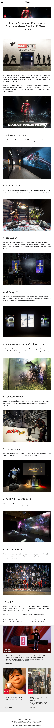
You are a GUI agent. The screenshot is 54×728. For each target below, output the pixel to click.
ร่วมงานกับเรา (20, 721)
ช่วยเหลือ (33, 721)
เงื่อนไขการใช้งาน (27, 721)
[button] (2, 2)
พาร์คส (35, 719)
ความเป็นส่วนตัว (39, 721)
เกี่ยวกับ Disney (13, 721)
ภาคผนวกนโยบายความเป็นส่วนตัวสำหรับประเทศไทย (22, 722)
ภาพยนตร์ (30, 719)
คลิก (43, 622)
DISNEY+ (19, 719)
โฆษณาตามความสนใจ (36, 722)
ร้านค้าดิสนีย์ (25, 719)
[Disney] (27, 2)
